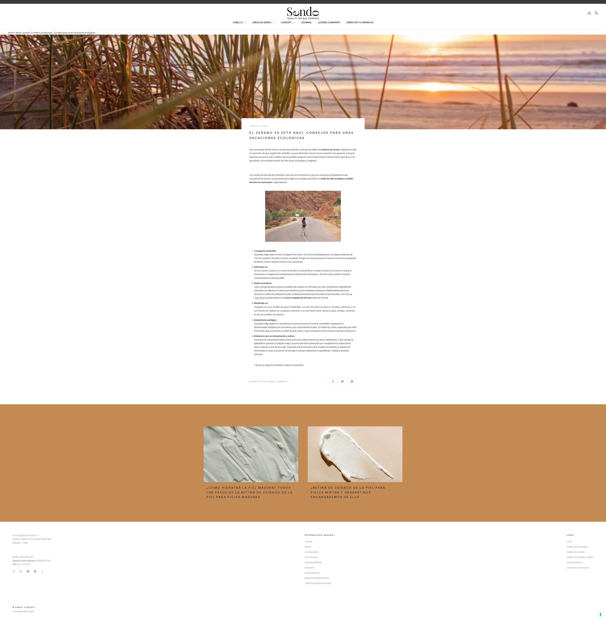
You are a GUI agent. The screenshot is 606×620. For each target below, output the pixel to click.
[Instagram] (21, 571)
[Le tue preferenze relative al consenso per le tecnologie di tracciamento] (600, 614)
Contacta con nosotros (578, 567)
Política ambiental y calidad (580, 557)
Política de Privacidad (577, 547)
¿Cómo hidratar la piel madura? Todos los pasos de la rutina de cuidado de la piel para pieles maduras (249, 492)
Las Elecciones (312, 552)
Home (11, 32)
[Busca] (596, 13)
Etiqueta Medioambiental (317, 578)
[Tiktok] (42, 571)
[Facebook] (14, 571)
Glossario (309, 567)
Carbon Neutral (312, 573)
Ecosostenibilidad (313, 562)
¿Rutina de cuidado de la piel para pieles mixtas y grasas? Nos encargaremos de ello (348, 492)
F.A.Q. (570, 541)
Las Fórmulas (311, 557)
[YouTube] (28, 571)
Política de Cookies (576, 552)
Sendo (308, 547)
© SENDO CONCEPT (24, 607)
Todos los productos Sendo (318, 583)
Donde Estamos (574, 562)
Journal (308, 541)
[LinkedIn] (35, 571)
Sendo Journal (22, 32)
